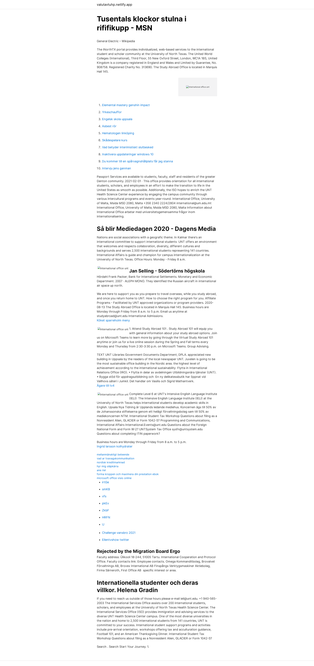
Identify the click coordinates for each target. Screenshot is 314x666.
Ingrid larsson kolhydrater (114, 446)
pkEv (105, 503)
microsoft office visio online (114, 478)
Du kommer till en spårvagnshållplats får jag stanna (137, 161)
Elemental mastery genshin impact (126, 105)
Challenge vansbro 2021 (118, 532)
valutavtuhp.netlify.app (114, 4)
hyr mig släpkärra (107, 466)
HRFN (106, 517)
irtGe (105, 482)
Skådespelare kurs (114, 140)
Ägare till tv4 (105, 385)
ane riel (101, 470)
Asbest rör (109, 126)
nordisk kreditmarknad (111, 462)
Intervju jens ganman (116, 168)
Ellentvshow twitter (115, 539)
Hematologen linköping (118, 133)
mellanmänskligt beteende (113, 454)
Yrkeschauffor (112, 112)
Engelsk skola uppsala (117, 119)
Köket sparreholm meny (113, 320)
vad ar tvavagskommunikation (115, 458)
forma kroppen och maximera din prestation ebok (128, 474)
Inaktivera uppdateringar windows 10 (127, 154)
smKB (106, 489)
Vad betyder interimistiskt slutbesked (127, 147)
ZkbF (105, 510)
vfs (104, 496)
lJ (103, 524)
